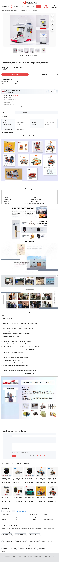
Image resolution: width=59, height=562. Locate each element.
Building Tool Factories (21, 541)
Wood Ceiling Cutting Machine (9, 548)
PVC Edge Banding (33, 519)
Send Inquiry (15, 74)
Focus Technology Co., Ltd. (20, 556)
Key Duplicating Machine (34, 534)
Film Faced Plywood (33, 517)
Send (14, 455)
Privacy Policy (51, 556)
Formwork (46, 514)
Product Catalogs (22, 511)
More (2, 551)
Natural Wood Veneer (6, 514)
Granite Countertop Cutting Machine (27, 548)
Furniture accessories (48, 519)
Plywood (17, 517)
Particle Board (4, 519)
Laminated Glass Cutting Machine (44, 545)
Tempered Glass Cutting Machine (10, 545)
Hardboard (46, 517)
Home (2, 10)
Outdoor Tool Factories (34, 541)
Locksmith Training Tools (20, 534)
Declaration (44, 556)
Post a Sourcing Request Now (42, 455)
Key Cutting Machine (32, 10)
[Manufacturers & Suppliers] (29, 2)
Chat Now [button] (44, 74)
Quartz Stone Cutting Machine (27, 545)
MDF (2, 517)
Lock (18, 10)
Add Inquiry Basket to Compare (30, 55)
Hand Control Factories (8, 541)
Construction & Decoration (10, 10)
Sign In (3, 106)
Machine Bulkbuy (42, 548)
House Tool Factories (47, 541)
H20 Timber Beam (33, 514)
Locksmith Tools (24, 10)
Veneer (17, 519)
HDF (16, 514)
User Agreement (37, 556)
